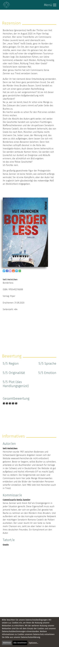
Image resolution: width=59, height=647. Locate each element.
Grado (6, 544)
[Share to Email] (10, 271)
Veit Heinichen (10, 448)
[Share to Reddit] (13, 271)
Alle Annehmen (20, 643)
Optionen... (33, 643)
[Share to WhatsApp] (20, 271)
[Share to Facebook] (7, 271)
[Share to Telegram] (16, 271)
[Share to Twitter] (4, 271)
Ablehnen (7, 643)
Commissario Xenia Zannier (16, 500)
